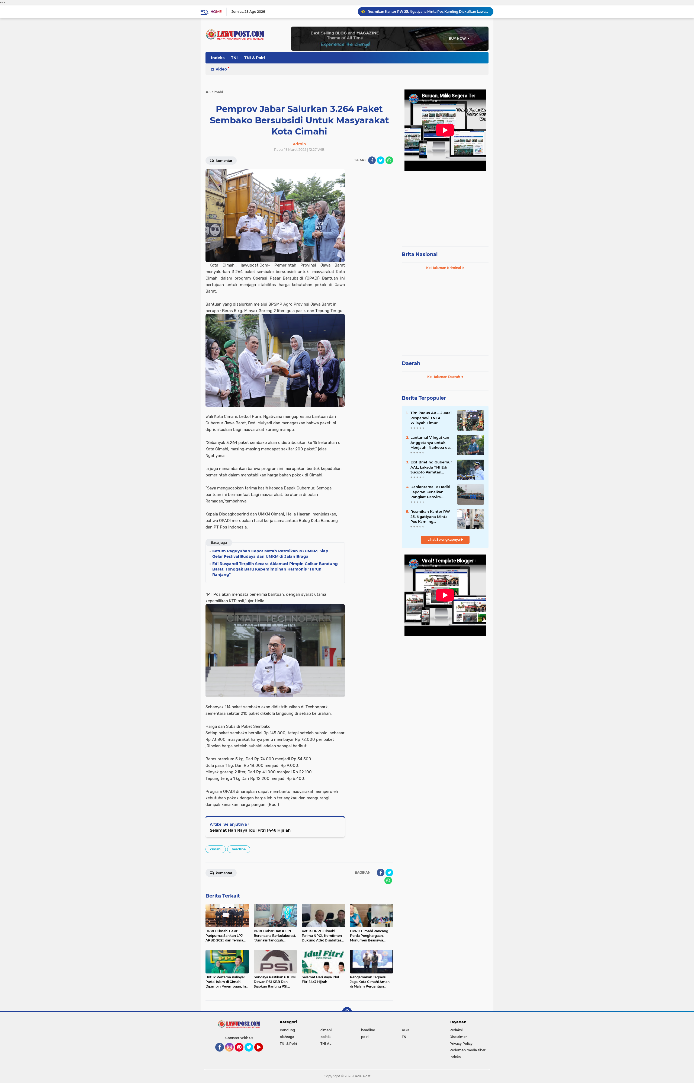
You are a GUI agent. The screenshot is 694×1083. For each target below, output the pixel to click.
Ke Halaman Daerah (444, 377)
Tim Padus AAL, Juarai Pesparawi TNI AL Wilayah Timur (431, 418)
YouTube (262, 1054)
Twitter (251, 1054)
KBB (405, 1030)
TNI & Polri (254, 57)
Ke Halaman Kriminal (444, 268)
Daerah (411, 363)
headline (239, 849)
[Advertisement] (445, 206)
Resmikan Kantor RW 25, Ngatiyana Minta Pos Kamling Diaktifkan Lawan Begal (430, 516)
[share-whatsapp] (389, 160)
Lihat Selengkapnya (444, 539)
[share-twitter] (380, 160)
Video (221, 69)
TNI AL (325, 1044)
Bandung (287, 1030)
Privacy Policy (461, 1044)
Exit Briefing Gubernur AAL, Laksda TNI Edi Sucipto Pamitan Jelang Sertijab (431, 467)
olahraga (287, 1037)
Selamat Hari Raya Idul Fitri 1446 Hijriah (250, 830)
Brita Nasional (420, 254)
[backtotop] (347, 1012)
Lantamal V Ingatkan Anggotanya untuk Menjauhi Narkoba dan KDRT (431, 442)
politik (325, 1037)
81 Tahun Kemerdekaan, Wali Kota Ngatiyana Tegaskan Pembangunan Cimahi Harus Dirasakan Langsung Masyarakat (428, 11)
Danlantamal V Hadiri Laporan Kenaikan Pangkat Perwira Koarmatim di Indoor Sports (430, 492)
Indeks (217, 57)
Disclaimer (458, 1037)
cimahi (215, 849)
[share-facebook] (372, 160)
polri (364, 1037)
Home (215, 11)
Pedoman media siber (467, 1050)
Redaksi (455, 1030)
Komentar (223, 161)
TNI (234, 57)
